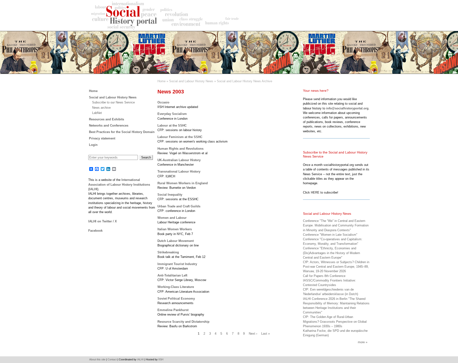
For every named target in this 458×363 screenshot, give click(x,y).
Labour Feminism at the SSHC (179, 137)
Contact (112, 359)
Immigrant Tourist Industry (177, 264)
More (361, 342)
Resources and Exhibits (106, 119)
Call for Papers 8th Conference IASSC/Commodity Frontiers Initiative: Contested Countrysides (329, 280)
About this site (97, 359)
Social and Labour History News (191, 81)
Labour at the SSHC (172, 125)
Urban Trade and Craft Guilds (178, 206)
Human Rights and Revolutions (180, 148)
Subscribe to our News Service (113, 102)
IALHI (140, 359)
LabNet (97, 113)
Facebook (95, 230)
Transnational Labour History (178, 171)
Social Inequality (169, 194)
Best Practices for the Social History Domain (122, 132)
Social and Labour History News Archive (244, 81)
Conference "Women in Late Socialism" (330, 234)
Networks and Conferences (108, 125)
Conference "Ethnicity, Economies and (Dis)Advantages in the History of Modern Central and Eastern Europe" (331, 252)
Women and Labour (172, 218)
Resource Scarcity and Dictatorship (183, 321)
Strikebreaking (168, 252)
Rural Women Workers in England (182, 183)
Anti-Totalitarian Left (172, 275)
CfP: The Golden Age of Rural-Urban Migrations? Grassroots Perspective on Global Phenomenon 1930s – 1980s (335, 321)
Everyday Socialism (172, 114)
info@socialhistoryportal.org (347, 108)
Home (161, 81)
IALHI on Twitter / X (102, 221)
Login (93, 145)
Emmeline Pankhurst (172, 310)
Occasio (163, 102)
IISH (160, 359)
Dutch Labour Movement (175, 241)
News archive (101, 107)
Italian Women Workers (174, 229)
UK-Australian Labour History (179, 160)
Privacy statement (102, 138)
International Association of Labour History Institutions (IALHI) (119, 184)
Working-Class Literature (175, 287)
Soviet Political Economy (176, 298)
